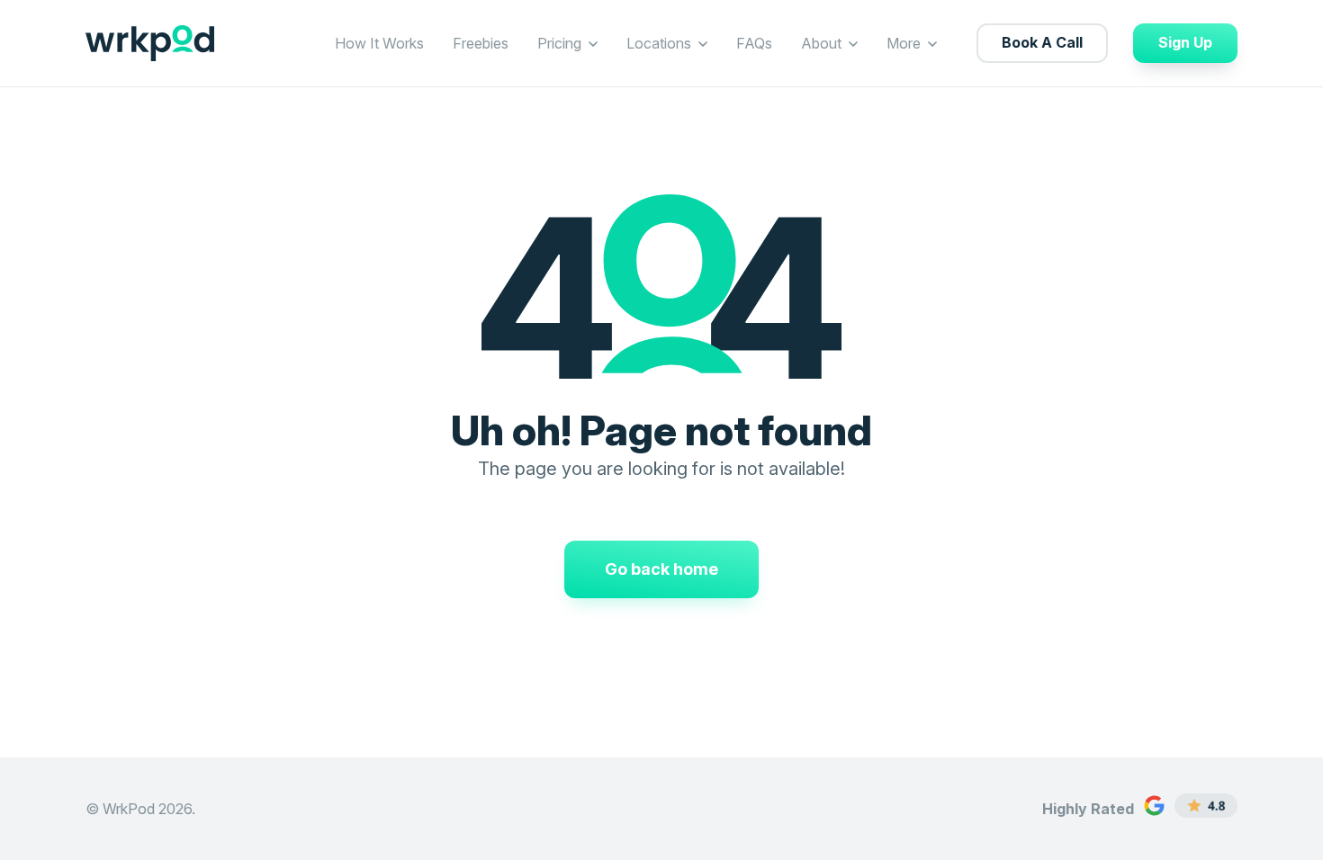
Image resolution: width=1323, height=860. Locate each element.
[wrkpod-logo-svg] (150, 43)
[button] (593, 43)
